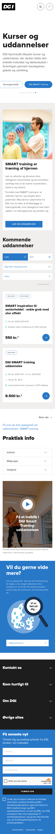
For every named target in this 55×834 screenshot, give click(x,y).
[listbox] (27, 643)
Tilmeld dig (27, 791)
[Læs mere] (46, 337)
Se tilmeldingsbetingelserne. (24, 819)
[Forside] (8, 6)
